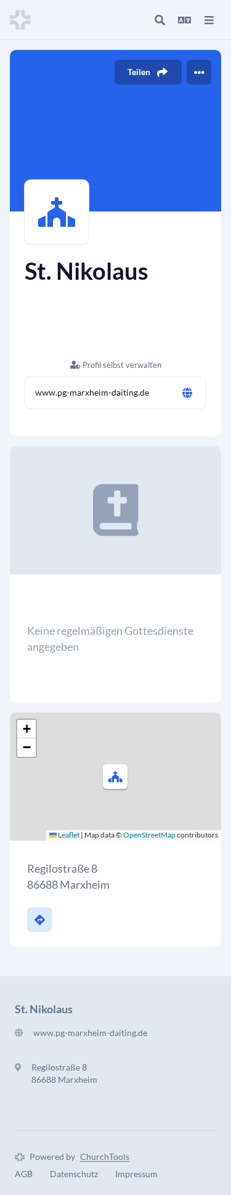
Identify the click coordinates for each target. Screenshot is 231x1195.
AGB (24, 1173)
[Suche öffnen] (159, 19)
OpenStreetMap (149, 834)
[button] (115, 776)
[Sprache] (184, 19)
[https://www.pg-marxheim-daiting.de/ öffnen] (187, 392)
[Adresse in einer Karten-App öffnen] (39, 919)
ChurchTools (104, 1156)
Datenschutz (74, 1173)
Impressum (136, 1173)
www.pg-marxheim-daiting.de (92, 392)
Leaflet (68, 834)
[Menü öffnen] (209, 19)
